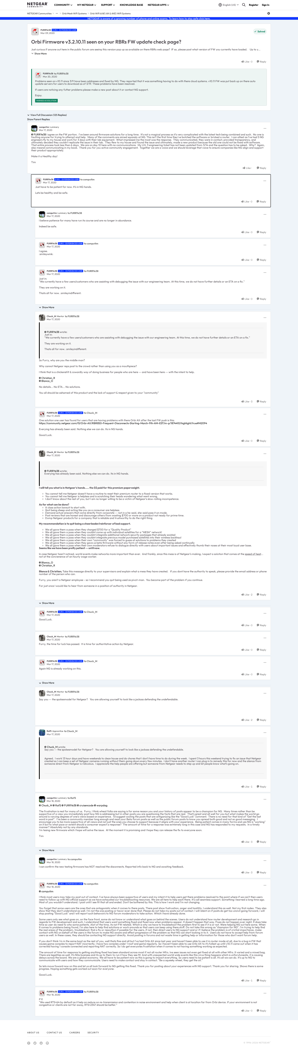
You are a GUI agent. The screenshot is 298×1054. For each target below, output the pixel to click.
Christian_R (48, 378)
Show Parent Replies (38, 119)
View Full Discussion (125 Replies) (48, 115)
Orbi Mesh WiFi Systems (74, 13)
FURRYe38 (46, 30)
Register (253, 4)
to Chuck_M (90, 413)
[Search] (244, 5)
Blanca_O (47, 380)
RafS (49, 731)
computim (44, 127)
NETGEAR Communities (39, 13)
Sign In (265, 4)
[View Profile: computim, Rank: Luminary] (34, 128)
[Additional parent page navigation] (57, 13)
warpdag (102, 805)
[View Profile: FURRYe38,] (38, 75)
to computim (87, 179)
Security (93, 1032)
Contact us (54, 1032)
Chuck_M (51, 316)
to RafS (72, 798)
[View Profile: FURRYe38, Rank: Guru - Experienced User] (35, 31)
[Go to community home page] (37, 4)
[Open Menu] (268, 13)
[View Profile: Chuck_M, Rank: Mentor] (42, 318)
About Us (33, 1032)
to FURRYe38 (61, 73)
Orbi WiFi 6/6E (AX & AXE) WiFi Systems (110, 13)
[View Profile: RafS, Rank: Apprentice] (42, 733)
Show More (40, 53)
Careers (74, 1032)
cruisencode (86, 805)
